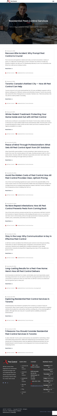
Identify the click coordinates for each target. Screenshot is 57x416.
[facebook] (3, 382)
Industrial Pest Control (24, 373)
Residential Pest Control (24, 380)
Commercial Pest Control (25, 367)
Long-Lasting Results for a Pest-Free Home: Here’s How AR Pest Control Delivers (26, 270)
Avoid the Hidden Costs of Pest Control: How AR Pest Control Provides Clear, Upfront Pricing (28, 176)
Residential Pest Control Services (25, 73)
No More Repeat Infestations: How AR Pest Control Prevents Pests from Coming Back (25, 207)
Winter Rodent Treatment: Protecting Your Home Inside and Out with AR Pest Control (25, 115)
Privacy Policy (51, 411)
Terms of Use (43, 411)
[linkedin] (5, 382)
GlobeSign (13, 412)
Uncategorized (37, 288)
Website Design (12, 411)
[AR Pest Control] (12, 1)
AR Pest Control (10, 73)
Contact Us (24, 392)
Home (11, 27)
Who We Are (24, 385)
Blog (16, 27)
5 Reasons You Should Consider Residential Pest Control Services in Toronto (26, 332)
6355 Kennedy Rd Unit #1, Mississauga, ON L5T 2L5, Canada (35, 375)
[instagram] (7, 382)
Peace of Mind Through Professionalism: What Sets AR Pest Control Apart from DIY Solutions (27, 146)
